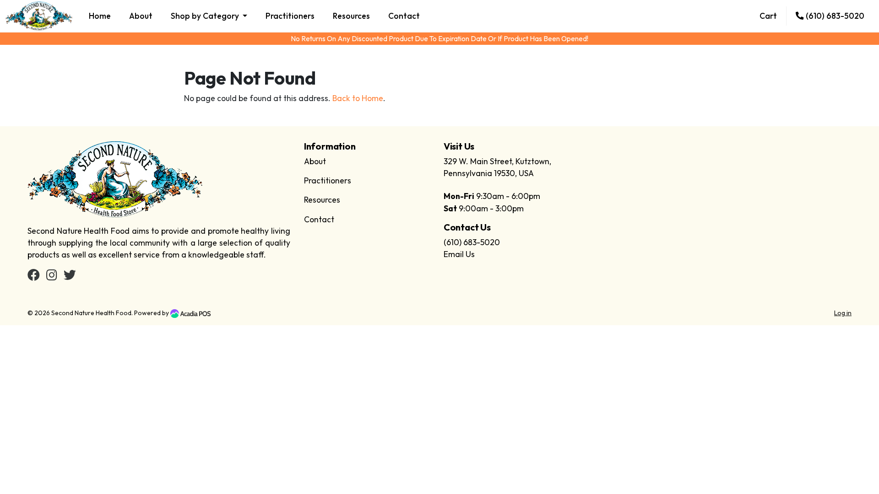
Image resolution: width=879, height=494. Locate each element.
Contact (404, 16)
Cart (768, 16)
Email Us (459, 254)
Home (100, 16)
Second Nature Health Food (91, 313)
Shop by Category (206, 16)
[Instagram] (51, 276)
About (140, 16)
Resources (351, 16)
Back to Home (357, 98)
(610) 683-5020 (834, 16)
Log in (843, 313)
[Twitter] (70, 276)
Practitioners (290, 16)
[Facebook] (33, 276)
